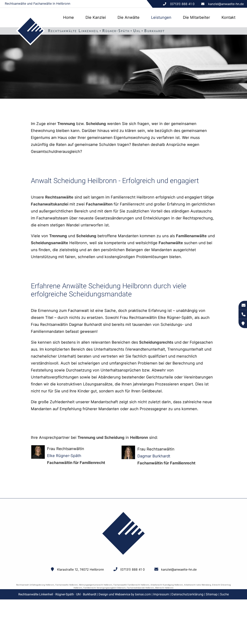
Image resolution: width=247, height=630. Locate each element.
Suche (224, 594)
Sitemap (212, 594)
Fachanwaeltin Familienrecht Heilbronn (131, 585)
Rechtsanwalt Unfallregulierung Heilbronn (35, 585)
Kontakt (228, 17)
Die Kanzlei (95, 17)
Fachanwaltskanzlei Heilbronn (140, 587)
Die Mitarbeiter (196, 17)
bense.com (143, 594)
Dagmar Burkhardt (153, 456)
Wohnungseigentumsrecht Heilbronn (95, 585)
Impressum (161, 594)
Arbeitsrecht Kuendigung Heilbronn (167, 585)
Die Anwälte (129, 17)
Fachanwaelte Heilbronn (66, 585)
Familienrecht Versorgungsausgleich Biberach (104, 587)
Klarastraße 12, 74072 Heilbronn (80, 569)
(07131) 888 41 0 (132, 569)
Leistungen (161, 17)
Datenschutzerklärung (187, 594)
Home (68, 17)
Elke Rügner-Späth (64, 455)
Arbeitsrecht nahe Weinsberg (197, 585)
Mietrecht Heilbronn (164, 587)
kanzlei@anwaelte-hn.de (226, 4)
